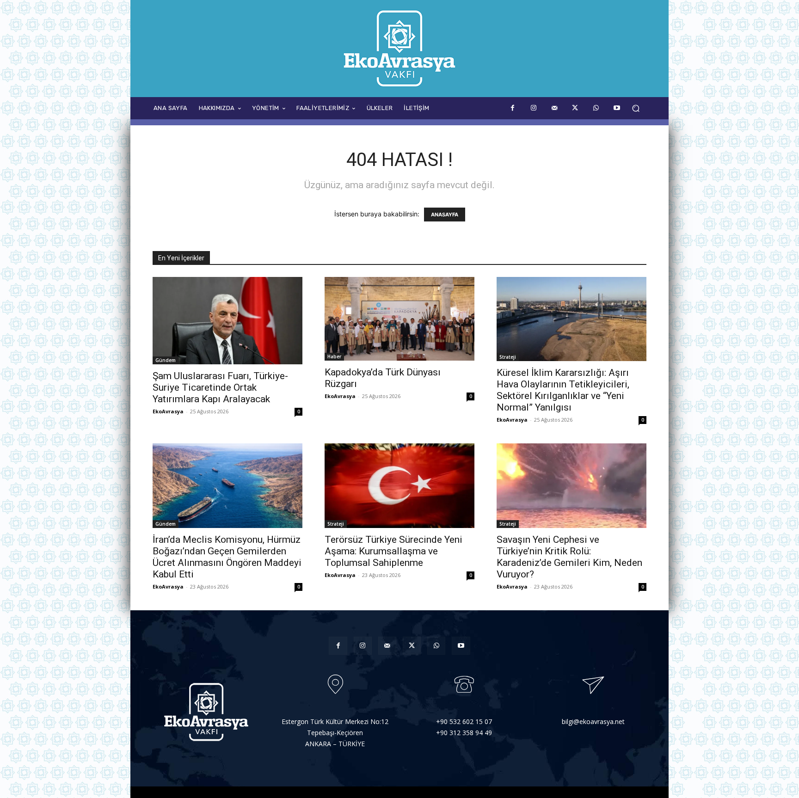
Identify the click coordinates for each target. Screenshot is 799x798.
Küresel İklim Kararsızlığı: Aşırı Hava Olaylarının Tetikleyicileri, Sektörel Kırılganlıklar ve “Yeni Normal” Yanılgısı (563, 390)
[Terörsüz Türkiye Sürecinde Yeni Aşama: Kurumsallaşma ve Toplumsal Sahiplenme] (399, 485)
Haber (334, 356)
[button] (635, 108)
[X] (575, 108)
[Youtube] (616, 108)
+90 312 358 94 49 (464, 732)
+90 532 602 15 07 (464, 721)
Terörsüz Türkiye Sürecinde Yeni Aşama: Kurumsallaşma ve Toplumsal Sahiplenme (393, 551)
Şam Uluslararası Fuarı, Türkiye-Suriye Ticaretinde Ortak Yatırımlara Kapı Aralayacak (220, 387)
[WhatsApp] (596, 108)
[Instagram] (533, 108)
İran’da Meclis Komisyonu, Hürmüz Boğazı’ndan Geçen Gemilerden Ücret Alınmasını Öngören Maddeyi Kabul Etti (227, 557)
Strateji (507, 357)
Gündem (165, 360)
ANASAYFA (444, 214)
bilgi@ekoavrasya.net (593, 721)
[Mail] (554, 108)
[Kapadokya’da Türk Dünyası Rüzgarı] (399, 319)
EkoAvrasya (168, 411)
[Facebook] (512, 108)
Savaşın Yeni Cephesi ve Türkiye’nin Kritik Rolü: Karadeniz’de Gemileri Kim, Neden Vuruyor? (569, 557)
